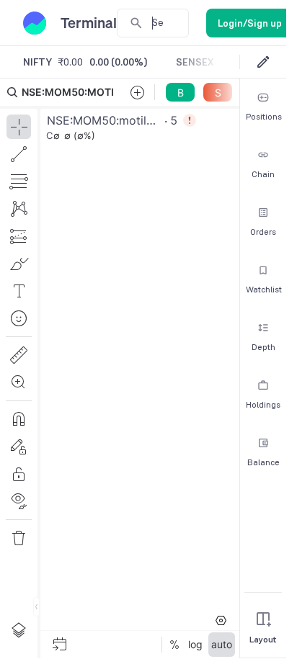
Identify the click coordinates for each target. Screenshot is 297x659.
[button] (119, 368)
